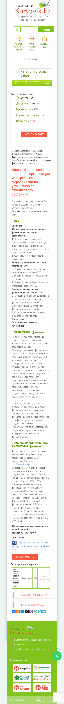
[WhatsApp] (35, 611)
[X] (27, 611)
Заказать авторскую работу (19, 47)
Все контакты (32, 59)
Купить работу (24, 557)
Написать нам (44, 45)
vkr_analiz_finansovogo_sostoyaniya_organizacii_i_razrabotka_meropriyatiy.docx (30, 546)
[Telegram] (44, 611)
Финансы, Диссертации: (23, 154)
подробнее (44, 579)
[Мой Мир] (22, 611)
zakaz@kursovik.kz (22, 649)
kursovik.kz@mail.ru (40, 649)
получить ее (29, 211)
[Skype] (40, 611)
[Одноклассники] (18, 611)
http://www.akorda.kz (22, 464)
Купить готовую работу (32, 47)
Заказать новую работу (34, 595)
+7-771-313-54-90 (22, 644)
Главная (15, 151)
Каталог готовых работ (33, 73)
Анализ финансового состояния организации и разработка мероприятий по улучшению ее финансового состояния (16, 576)
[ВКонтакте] (14, 611)
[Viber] (31, 611)
